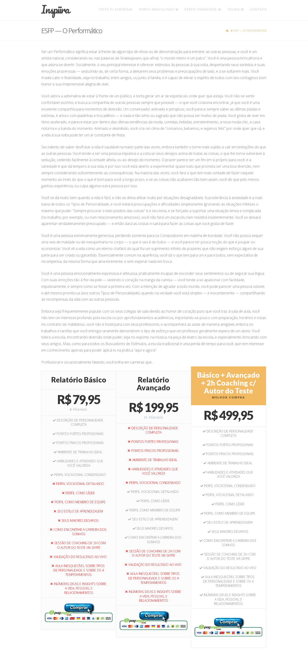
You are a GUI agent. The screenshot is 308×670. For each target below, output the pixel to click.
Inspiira (55, 9)
